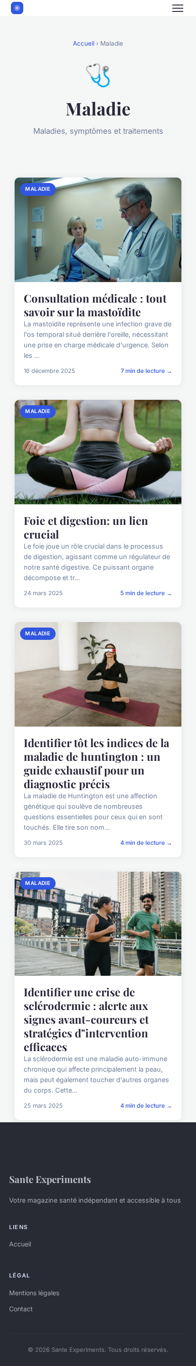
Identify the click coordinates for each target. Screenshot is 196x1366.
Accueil (83, 43)
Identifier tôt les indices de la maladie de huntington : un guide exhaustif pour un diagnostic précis (96, 763)
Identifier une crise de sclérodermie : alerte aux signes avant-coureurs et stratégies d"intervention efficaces (86, 1019)
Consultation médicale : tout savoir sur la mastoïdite (95, 305)
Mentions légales (34, 1293)
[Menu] (178, 8)
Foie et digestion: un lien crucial (86, 527)
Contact (21, 1309)
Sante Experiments (50, 1178)
